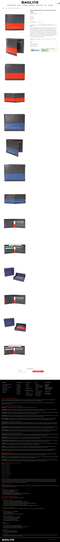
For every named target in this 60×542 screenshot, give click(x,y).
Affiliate (27, 392)
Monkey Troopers (5, 389)
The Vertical (4, 391)
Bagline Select (37, 395)
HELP (36, 382)
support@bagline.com (49, 387)
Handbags (18, 385)
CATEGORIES (19, 382)
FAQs (36, 389)
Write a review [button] (38, 371)
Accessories (19, 393)
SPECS (31, 42)
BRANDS (4, 382)
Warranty (37, 384)
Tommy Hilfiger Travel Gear (7, 384)
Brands (18, 5)
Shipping (37, 388)
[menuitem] (11, 5)
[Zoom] (25, 11)
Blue (33, 18)
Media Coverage (29, 388)
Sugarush (4, 392)
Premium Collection (11, 5)
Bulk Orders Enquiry (29, 393)
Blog (27, 385)
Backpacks (18, 389)
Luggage (18, 384)
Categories (24, 5)
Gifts (45, 5)
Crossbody (18, 388)
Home (3, 8)
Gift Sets (18, 392)
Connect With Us (38, 393)
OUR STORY (28, 382)
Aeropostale (4, 388)
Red (31, 18)
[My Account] (56, 3)
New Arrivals (32, 5)
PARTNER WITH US (29, 390)
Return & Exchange (38, 385)
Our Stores (50, 5)
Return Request (38, 392)
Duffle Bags (19, 391)
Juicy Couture (4, 385)
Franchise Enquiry (29, 395)
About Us (27, 384)
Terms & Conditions (38, 391)
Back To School (39, 5)
